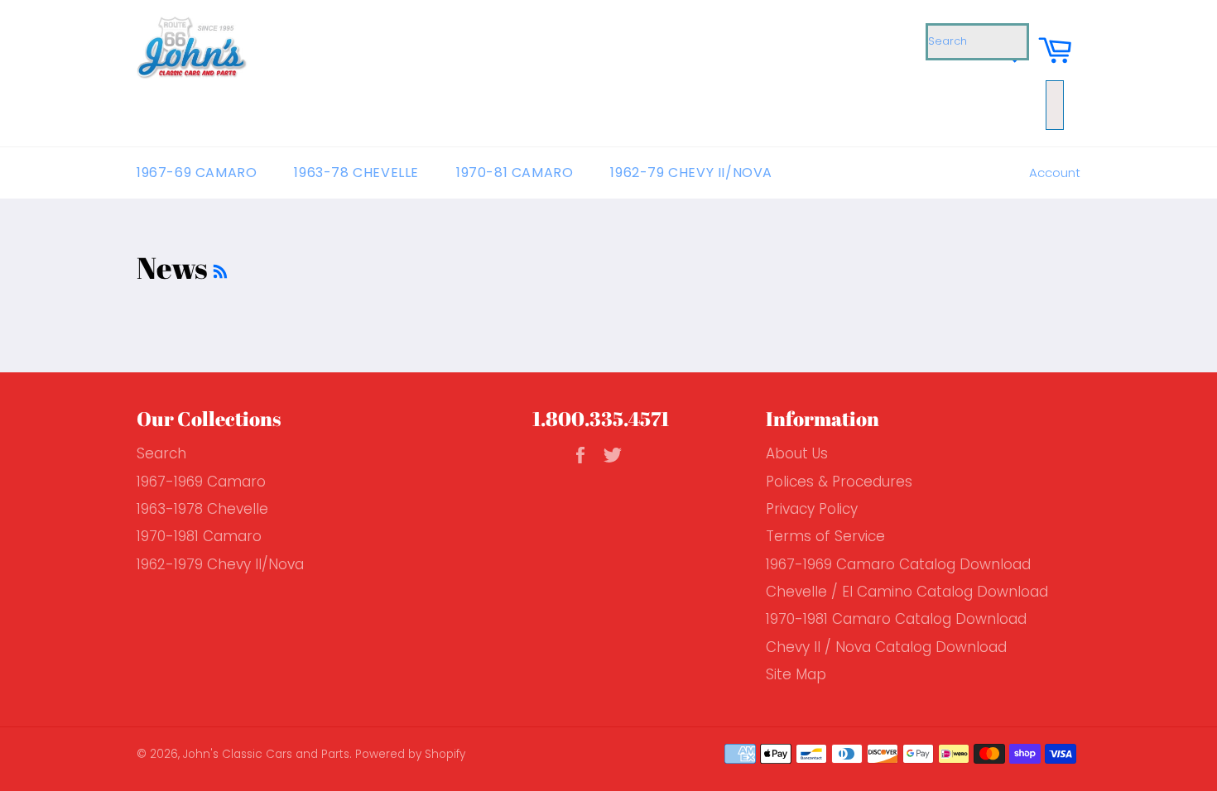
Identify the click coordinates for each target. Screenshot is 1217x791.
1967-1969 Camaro (201, 481)
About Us (797, 453)
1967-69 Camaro (197, 172)
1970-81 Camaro (514, 172)
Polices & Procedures (839, 481)
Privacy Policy (812, 509)
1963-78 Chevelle (356, 172)
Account (1054, 172)
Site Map (796, 674)
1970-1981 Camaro (199, 536)
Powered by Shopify (410, 754)
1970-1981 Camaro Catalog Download (896, 619)
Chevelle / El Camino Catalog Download (907, 592)
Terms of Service (825, 536)
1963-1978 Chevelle (202, 509)
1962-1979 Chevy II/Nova (220, 564)
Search (161, 453)
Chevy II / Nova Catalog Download (886, 647)
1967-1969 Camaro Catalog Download (898, 564)
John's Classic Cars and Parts (266, 754)
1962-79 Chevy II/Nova (691, 172)
